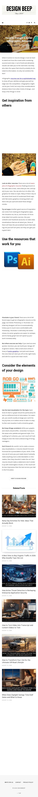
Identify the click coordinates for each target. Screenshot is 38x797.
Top (19, 793)
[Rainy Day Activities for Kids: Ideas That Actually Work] (19, 506)
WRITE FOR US (9, 782)
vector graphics (13, 351)
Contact (18, 782)
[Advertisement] (19, 130)
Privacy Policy (28, 782)
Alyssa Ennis (13, 45)
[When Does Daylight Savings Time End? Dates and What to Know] (19, 680)
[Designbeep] (19, 10)
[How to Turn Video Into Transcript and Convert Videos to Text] (19, 610)
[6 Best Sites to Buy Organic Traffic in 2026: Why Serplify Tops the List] (19, 541)
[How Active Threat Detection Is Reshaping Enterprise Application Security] (19, 575)
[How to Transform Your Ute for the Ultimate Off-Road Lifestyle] (19, 645)
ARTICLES (19, 33)
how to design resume (18, 478)
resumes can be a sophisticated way (23, 78)
